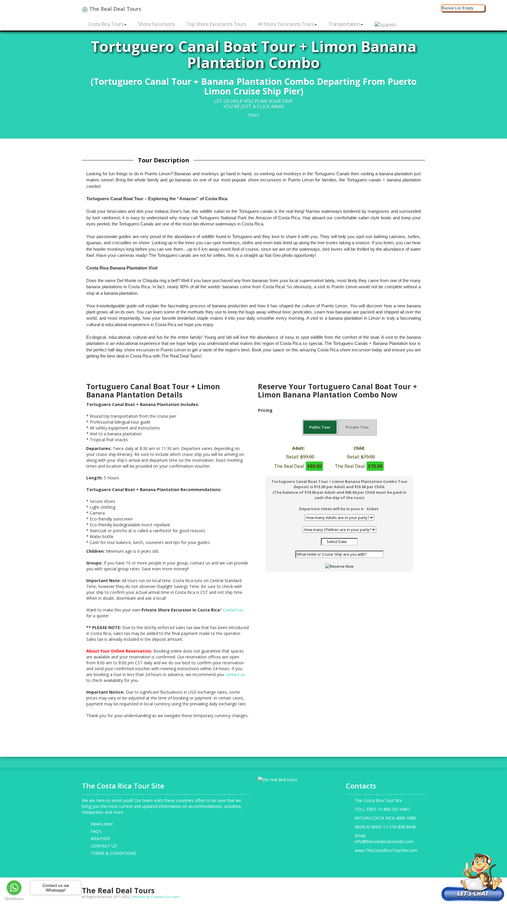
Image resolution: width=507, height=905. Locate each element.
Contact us (233, 610)
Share (253, 115)
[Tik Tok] (421, 888)
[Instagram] (385, 888)
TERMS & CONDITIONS (113, 853)
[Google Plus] (394, 888)
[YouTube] (403, 888)
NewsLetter (102, 824)
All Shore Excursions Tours (286, 24)
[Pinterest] (412, 888)
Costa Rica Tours (106, 24)
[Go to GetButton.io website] (14, 899)
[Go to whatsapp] (14, 887)
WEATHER (100, 838)
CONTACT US (104, 846)
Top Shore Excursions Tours (216, 24)
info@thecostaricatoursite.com (384, 841)
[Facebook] (376, 888)
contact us (235, 674)
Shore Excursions (156, 24)
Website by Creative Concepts (156, 896)
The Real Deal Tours (114, 8)
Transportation (344, 24)
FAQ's (96, 831)
